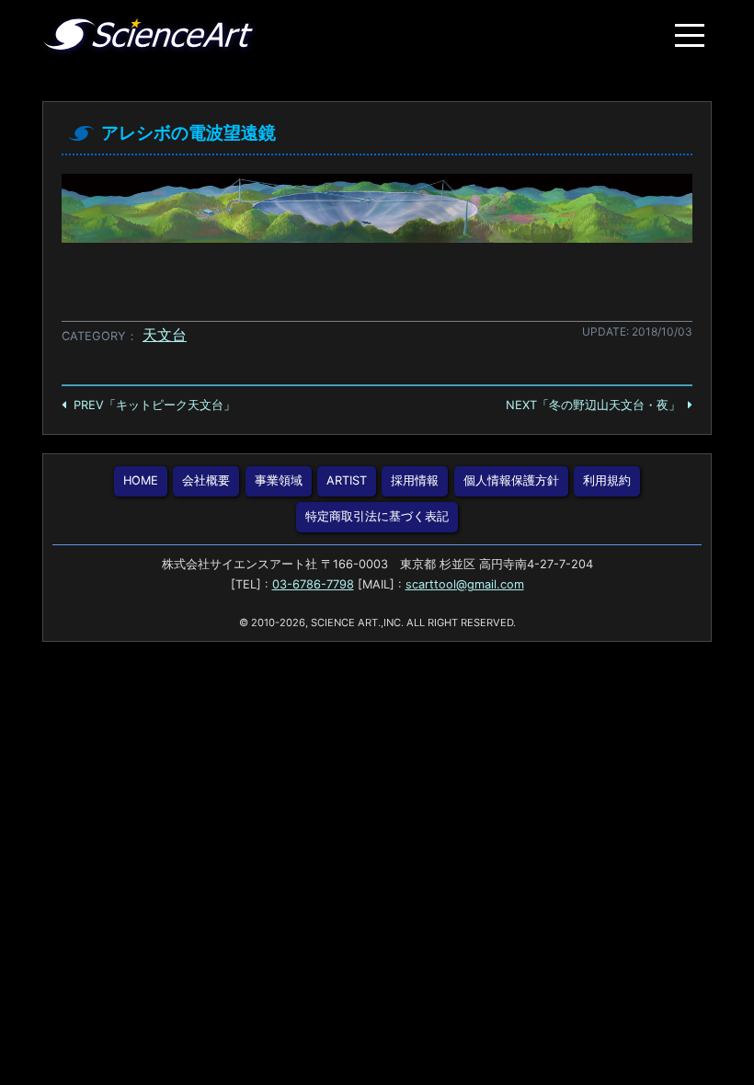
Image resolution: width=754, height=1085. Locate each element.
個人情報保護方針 (511, 480)
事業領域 (279, 480)
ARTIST (346, 480)
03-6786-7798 (313, 584)
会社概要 (206, 480)
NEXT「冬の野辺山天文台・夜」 (593, 405)
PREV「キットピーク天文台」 (154, 405)
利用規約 (607, 480)
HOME (140, 480)
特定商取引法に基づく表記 (377, 516)
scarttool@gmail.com (465, 584)
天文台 (165, 335)
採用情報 (415, 480)
